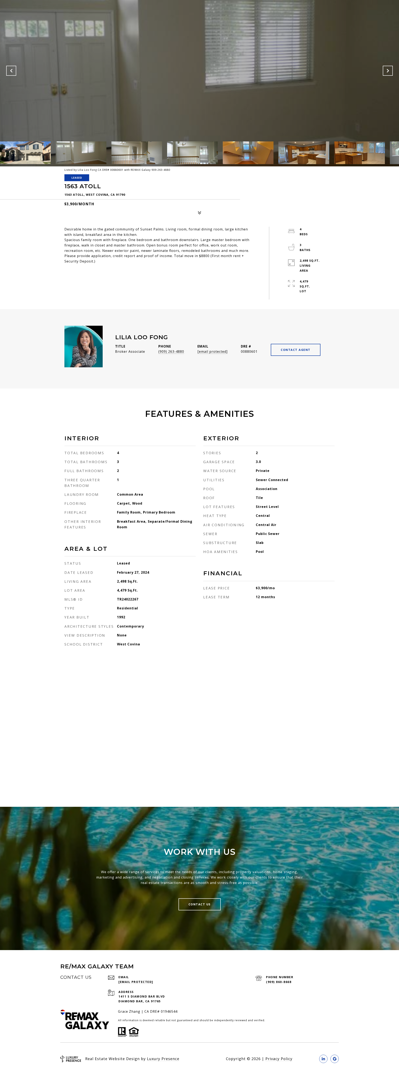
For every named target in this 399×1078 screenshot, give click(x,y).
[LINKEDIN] (323, 1059)
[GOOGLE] (334, 1059)
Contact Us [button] (199, 904)
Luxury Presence (163, 1058)
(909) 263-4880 (171, 351)
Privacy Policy (278, 1058)
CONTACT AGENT (295, 350)
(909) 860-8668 (278, 982)
